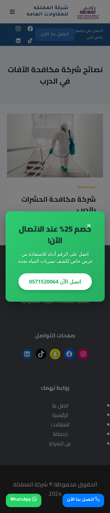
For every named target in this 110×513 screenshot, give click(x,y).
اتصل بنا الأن (81, 500)
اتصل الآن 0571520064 (55, 281)
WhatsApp (21, 500)
